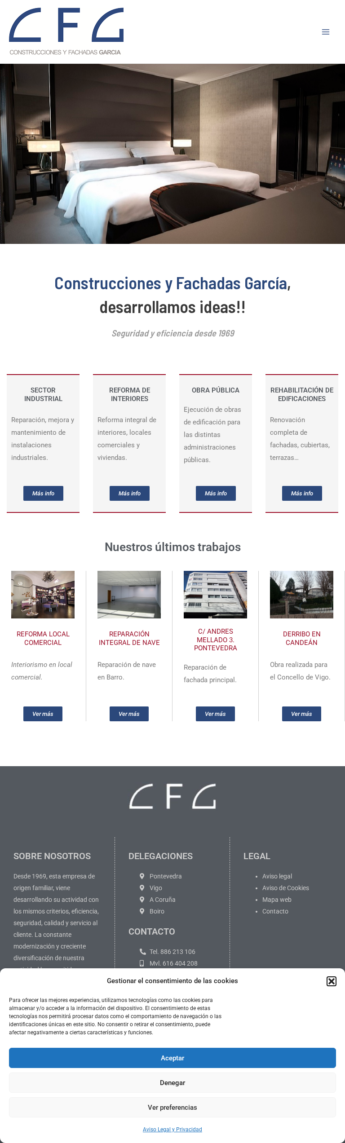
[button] (331, 981)
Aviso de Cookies (285, 887)
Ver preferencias (172, 1107)
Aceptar (172, 1058)
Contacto (275, 911)
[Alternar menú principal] (326, 32)
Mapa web (277, 899)
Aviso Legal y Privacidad (172, 1129)
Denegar (172, 1083)
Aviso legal (277, 876)
